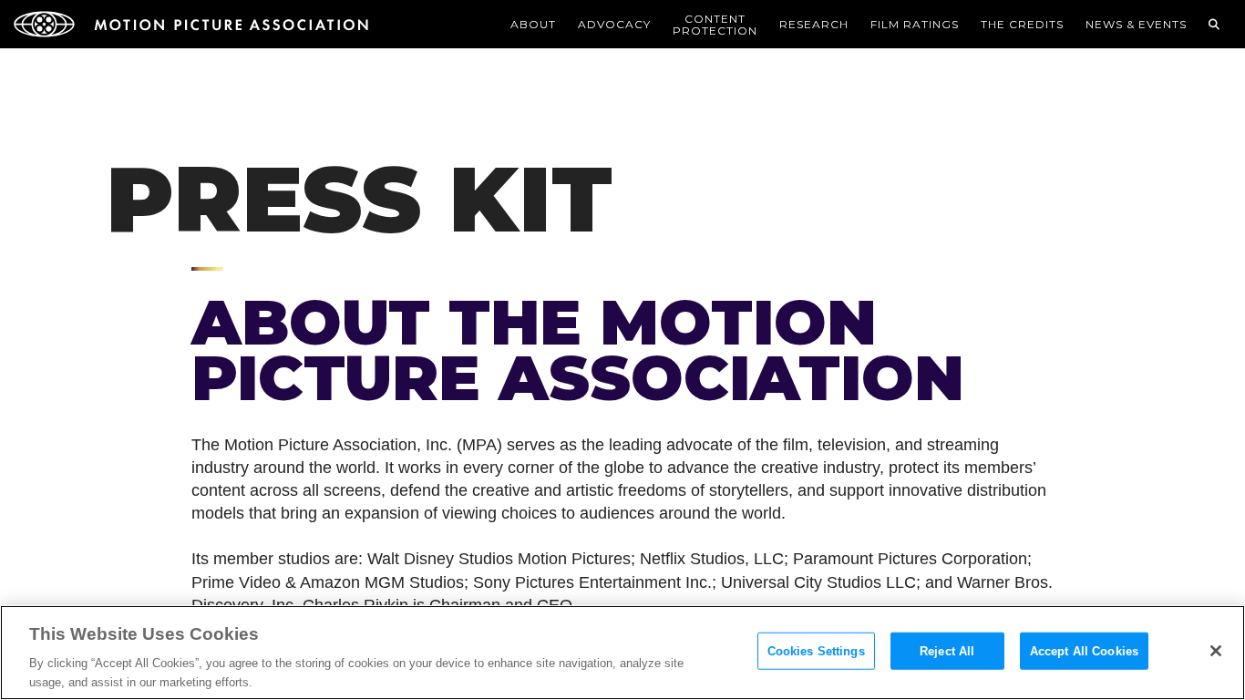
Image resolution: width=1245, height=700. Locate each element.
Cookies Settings (816, 651)
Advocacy (614, 24)
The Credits (1022, 24)
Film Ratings (914, 24)
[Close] (1216, 651)
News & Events (1136, 24)
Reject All (947, 651)
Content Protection (715, 24)
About (533, 24)
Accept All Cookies (1084, 651)
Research (814, 24)
